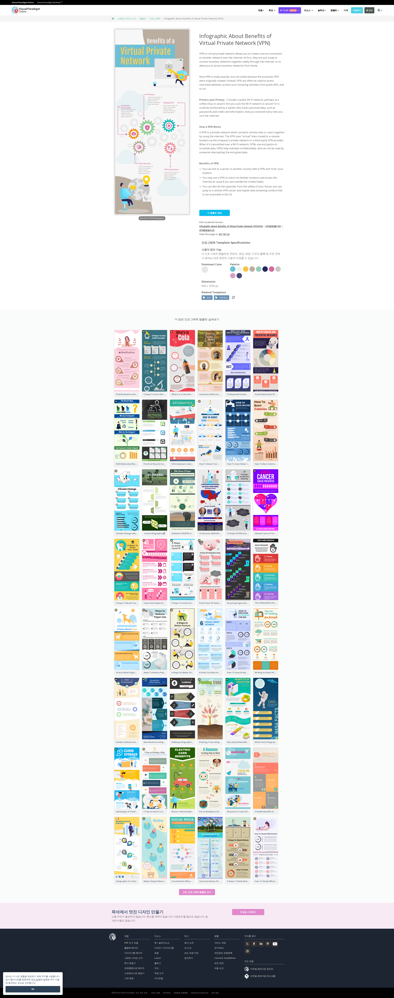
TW (224, 234)
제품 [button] (260, 10)
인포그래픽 (155, 18)
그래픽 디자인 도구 (127, 18)
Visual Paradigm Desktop (48, 2)
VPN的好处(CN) (207, 230)
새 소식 (187, 947)
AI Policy (219, 947)
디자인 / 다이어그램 (164, 947)
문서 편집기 (130, 963)
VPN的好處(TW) (273, 226)
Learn (157, 957)
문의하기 (188, 957)
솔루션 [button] (321, 10)
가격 (346, 10)
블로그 (157, 963)
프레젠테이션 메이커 (134, 968)
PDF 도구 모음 (131, 942)
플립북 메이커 (131, 947)
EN (220, 234)
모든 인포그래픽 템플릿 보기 (197, 892)
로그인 (369, 10)
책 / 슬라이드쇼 (161, 942)
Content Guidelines (225, 957)
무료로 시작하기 (248, 912)
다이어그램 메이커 (133, 952)
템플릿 (143, 18)
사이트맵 (158, 978)
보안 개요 (219, 963)
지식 (156, 968)
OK (32, 989)
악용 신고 (219, 968)
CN (227, 234)
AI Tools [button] (288, 10)
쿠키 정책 (35, 979)
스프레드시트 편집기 (134, 973)
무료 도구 (159, 973)
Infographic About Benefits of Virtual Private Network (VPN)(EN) (231, 226)
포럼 (156, 952)
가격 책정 (129, 978)
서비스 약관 (220, 942)
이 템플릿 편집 (214, 212)
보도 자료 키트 (191, 952)
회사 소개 (189, 942)
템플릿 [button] (334, 10)
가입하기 (357, 10)
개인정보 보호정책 (223, 952)
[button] (272, 10)
